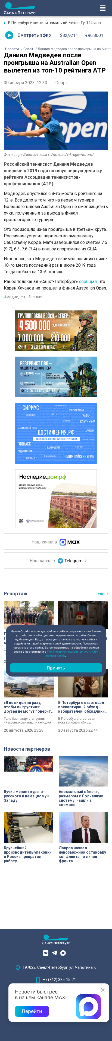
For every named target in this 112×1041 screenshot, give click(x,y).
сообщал (88, 281)
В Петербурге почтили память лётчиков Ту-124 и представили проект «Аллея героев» (58, 23)
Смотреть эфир (34, 35)
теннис (35, 297)
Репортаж (15, 593)
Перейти (32, 1011)
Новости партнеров (27, 749)
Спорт (61, 82)
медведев (14, 297)
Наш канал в (45, 542)
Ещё (101, 594)
